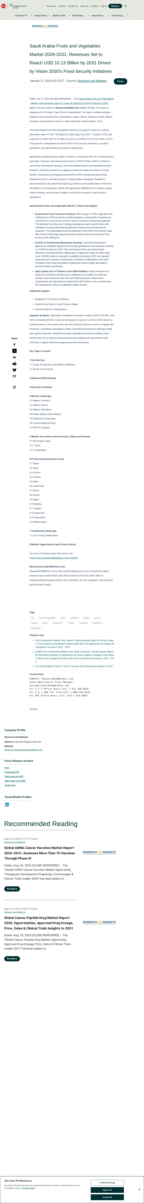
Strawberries (58, 623)
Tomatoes (83, 623)
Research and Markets (92, 80)
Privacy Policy (28, 1188)
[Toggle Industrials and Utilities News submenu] (108, 15)
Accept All (107, 1197)
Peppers (34, 623)
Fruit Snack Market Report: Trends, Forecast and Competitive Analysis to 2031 (74, 666)
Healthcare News (79, 15)
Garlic (63, 618)
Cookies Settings (107, 1183)
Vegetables (97, 623)
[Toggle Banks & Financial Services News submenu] (69, 15)
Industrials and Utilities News (99, 15)
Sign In (104, 6)
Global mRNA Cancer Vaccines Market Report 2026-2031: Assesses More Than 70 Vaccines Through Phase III (39, 853)
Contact (34, 709)
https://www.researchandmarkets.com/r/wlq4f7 (54, 558)
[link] (51, 6)
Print (7, 768)
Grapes (86, 618)
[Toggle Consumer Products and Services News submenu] (31, 15)
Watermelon (35, 628)
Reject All (107, 1190)
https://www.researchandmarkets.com (23, 750)
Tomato (71, 623)
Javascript (10, 785)
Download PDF (11, 772)
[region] (72, 1189)
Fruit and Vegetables (47, 618)
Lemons (97, 618)
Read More (12, 889)
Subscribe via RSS (13, 776)
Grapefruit (74, 618)
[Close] (139, 1189)
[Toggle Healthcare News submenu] (88, 15)
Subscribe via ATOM (14, 781)
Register (115, 6)
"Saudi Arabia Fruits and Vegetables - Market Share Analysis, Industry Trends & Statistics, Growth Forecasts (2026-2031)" (72, 103)
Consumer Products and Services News (22, 15)
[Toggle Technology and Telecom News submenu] (128, 15)
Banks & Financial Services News (60, 15)
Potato (45, 623)
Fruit (32, 618)
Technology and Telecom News (118, 15)
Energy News (40, 15)
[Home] (13, 6)
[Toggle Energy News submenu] (49, 15)
